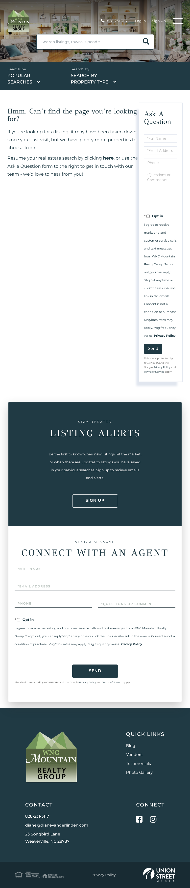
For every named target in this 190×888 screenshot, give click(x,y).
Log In (140, 21)
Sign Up (159, 21)
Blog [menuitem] (130, 746)
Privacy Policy (164, 336)
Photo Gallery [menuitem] (139, 772)
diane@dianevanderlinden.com (56, 825)
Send (153, 348)
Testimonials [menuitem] (138, 763)
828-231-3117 (117, 21)
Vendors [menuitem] (134, 754)
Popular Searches (19, 79)
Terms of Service (154, 371)
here (108, 158)
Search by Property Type (89, 79)
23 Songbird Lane (47, 838)
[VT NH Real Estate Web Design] (159, 875)
